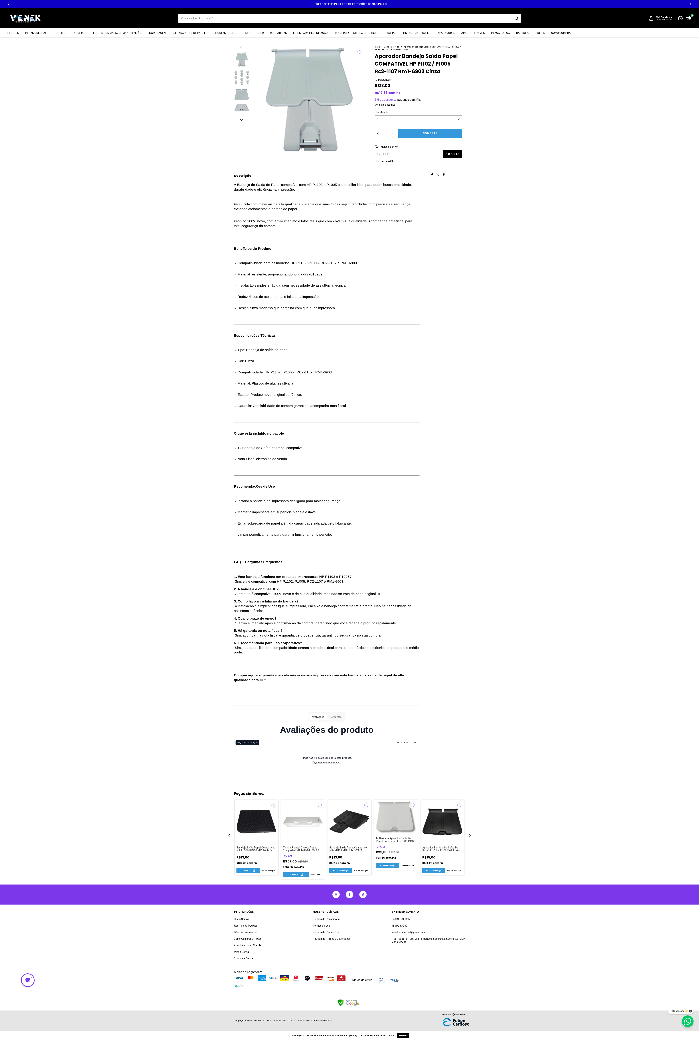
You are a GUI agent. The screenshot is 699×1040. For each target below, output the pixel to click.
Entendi (403, 1035)
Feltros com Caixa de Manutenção (116, 32)
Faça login (666, 17)
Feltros (13, 32)
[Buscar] (516, 18)
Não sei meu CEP (386, 161)
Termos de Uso (321, 925)
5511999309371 (401, 919)
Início (377, 47)
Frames (479, 32)
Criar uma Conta (243, 958)
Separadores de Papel (189, 32)
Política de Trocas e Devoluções (332, 938)
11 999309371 (400, 925)
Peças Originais (36, 32)
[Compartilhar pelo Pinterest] (444, 175)
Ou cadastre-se (663, 19)
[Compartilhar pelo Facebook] (432, 175)
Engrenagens (157, 32)
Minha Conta (241, 951)
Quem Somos (241, 919)
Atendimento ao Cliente (248, 945)
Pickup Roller (253, 32)
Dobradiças (278, 32)
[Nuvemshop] (453, 1014)
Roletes (60, 32)
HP (398, 47)
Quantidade (381, 112)
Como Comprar (561, 32)
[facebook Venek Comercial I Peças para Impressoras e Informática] (349, 894)
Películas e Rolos (224, 32)
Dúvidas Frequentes (245, 932)
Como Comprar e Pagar (247, 938)
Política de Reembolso (326, 932)
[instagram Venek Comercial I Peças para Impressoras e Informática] (336, 894)
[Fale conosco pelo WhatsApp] (680, 19)
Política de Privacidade (326, 919)
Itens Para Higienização (310, 32)
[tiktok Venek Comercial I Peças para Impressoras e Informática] (363, 894)
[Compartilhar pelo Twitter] (437, 175)
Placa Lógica (500, 32)
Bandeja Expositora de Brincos (356, 32)
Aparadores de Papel (452, 32)
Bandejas (78, 32)
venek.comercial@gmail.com (408, 932)
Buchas (390, 32)
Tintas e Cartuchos (416, 32)
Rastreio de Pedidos (530, 32)
